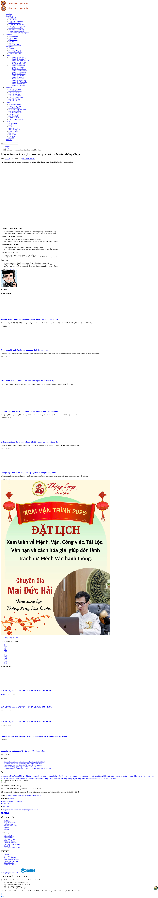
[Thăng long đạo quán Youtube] (6, 814)
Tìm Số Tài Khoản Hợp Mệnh (17, 109)
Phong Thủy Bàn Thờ (77, 776)
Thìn (5, 651)
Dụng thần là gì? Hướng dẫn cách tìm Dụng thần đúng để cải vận (23, 763)
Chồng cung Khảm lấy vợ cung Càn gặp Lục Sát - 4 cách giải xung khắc (28, 473)
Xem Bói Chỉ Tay (14, 114)
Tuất (5, 661)
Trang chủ (9, 14)
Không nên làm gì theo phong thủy (19, 33)
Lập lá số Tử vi (8, 837)
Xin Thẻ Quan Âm (14, 117)
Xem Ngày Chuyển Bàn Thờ (20, 60)
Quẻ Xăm (115, 776)
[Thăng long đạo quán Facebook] (2, 814)
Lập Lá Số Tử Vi (13, 36)
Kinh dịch (11, 133)
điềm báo (89, 776)
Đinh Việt (7, 159)
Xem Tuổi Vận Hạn (14, 99)
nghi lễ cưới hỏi (107, 776)
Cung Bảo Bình (83, 778)
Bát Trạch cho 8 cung (15, 50)
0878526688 (11, 798)
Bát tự (10, 126)
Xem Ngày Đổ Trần (18, 67)
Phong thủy (9, 46)
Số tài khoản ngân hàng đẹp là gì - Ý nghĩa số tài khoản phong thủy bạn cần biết (27, 768)
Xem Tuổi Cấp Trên (14, 94)
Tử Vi (10, 125)
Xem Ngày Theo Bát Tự (19, 59)
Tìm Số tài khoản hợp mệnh (12, 844)
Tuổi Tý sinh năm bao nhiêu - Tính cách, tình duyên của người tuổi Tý (27, 381)
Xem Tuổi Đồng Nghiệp (16, 97)
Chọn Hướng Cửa (6, 778)
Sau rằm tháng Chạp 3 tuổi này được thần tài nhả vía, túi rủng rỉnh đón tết (29, 319)
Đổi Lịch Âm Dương (15, 45)
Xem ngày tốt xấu (9, 839)
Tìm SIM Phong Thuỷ (10, 842)
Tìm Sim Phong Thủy (15, 104)
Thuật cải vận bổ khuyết (11, 861)
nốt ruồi (94, 776)
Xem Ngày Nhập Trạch (19, 69)
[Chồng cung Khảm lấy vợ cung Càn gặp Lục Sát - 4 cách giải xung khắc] (18, 469)
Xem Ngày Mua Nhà (18, 79)
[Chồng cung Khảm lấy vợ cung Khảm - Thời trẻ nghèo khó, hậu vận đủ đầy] (18, 438)
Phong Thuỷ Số (9, 863)
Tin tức (8, 121)
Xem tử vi (9, 34)
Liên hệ (6, 827)
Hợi (5, 663)
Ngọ (5, 655)
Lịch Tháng (12, 43)
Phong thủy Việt (13, 128)
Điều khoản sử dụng (10, 822)
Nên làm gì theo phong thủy (17, 31)
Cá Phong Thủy (132, 776)
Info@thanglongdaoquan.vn (33, 795)
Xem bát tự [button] (9, 16)
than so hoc (7, 776)
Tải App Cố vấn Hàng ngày (12, 847)
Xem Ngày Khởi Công (18, 65)
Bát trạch (11, 48)
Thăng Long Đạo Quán (11, 637)
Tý (5, 645)
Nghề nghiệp (121, 776)
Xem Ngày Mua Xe (18, 77)
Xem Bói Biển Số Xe (15, 111)
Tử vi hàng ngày (13, 123)
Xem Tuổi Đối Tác (14, 92)
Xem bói (8, 102)
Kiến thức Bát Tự (9, 856)
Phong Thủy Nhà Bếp (46, 776)
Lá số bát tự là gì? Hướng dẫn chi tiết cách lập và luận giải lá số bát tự (24, 762)
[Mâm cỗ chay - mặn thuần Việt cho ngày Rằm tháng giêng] (6, 747)
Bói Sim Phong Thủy (15, 106)
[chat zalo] (2, 896)
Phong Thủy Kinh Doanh (18, 778)
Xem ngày (9, 55)
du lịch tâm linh (59, 776)
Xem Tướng (14, 776)
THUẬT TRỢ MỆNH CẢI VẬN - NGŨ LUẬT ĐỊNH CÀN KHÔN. (26, 691)
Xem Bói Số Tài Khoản (15, 113)
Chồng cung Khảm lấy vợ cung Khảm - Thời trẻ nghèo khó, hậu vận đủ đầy (30, 442)
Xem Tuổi (11, 138)
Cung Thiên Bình (110, 778)
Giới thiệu (9, 140)
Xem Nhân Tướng (14, 116)
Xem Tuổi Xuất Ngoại (15, 91)
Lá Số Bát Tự (12, 18)
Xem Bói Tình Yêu (14, 108)
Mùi (5, 656)
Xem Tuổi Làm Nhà (14, 100)
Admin (3, 694)
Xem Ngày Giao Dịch (18, 85)
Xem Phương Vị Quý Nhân (17, 26)
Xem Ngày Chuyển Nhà (19, 62)
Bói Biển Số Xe (145, 776)
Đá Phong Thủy (46, 778)
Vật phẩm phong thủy (15, 53)
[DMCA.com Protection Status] (10, 873)
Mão (5, 650)
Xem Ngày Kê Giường (19, 74)
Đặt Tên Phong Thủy (15, 23)
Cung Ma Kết (93, 778)
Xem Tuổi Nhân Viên (15, 96)
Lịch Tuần (11, 41)
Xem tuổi (9, 87)
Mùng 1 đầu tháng (26, 776)
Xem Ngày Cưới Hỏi (18, 75)
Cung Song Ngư (69, 778)
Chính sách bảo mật (10, 824)
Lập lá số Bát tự (9, 836)
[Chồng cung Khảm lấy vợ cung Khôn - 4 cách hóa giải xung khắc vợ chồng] (18, 408)
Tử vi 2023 (7, 854)
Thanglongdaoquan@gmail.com (14, 795)
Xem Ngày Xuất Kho (18, 83)
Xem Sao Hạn (13, 38)
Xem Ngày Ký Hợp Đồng (19, 82)
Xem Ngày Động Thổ (18, 64)
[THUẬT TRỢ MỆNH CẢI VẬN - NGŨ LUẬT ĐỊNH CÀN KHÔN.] (14, 687)
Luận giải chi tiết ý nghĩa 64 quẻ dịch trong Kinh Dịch (20, 767)
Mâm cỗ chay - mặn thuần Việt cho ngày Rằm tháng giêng (23, 751)
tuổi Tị (140, 776)
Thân (5, 658)
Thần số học (12, 134)
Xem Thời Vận (13, 19)
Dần (5, 648)
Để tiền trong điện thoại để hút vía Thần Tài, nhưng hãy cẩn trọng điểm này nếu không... (34, 736)
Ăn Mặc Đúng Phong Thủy (17, 24)
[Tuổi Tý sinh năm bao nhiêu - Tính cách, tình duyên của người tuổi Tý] (18, 377)
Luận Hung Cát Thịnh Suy (16, 29)
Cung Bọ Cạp (101, 778)
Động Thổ (68, 776)
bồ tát (99, 776)
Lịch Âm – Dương (9, 841)
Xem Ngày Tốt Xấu (18, 57)
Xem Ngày (12, 136)
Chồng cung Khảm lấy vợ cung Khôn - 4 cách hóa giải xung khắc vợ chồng (29, 411)
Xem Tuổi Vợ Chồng (15, 89)
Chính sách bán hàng (10, 825)
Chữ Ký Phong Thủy (57, 778)
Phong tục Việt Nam (14, 129)
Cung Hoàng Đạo (14, 131)
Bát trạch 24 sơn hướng (15, 52)
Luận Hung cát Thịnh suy (11, 859)
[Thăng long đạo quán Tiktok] (4, 814)
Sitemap (6, 829)
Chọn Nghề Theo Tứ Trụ (16, 21)
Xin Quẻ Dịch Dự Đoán (16, 119)
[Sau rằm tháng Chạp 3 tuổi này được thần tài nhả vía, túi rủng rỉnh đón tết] (18, 316)
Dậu (5, 659)
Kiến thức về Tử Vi (10, 858)
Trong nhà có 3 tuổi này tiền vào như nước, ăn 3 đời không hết (24, 350)
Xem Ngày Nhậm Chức (19, 80)
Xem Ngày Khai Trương (19, 72)
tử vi (2, 776)
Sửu (5, 646)
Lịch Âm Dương (13, 40)
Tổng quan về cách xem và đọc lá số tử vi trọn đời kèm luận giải (23, 765)
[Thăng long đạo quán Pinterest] (8, 814)
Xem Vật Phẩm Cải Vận (16, 28)
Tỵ (5, 653)
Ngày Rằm (37, 776)
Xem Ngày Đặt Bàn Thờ (19, 70)
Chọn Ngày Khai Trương (32, 778)
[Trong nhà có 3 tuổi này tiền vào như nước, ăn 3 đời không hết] (18, 346)
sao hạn (85, 776)
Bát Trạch (7, 846)
